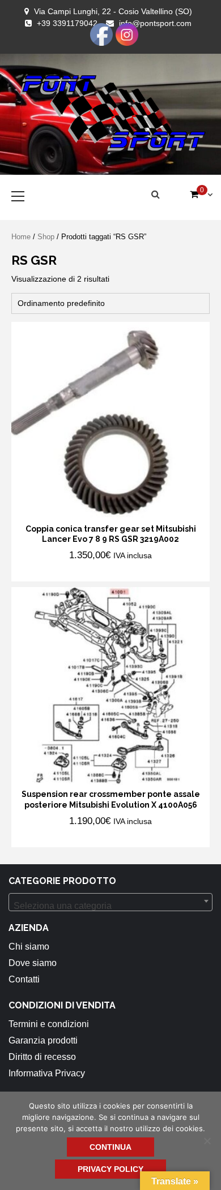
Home (21, 236)
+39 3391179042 (67, 23)
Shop (45, 236)
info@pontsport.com (155, 23)
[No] (206, 1140)
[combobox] (110, 902)
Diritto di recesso (42, 1057)
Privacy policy (110, 1169)
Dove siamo (32, 963)
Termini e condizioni (48, 1024)
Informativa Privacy (46, 1073)
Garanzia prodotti (43, 1040)
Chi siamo (28, 946)
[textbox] (110, 906)
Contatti (24, 979)
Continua (110, 1147)
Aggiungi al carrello (84, 571)
